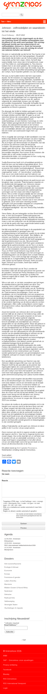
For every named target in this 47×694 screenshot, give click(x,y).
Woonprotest (8, 550)
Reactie (5, 480)
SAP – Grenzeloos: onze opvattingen (18, 660)
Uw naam (5, 474)
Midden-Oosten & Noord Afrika (16, 588)
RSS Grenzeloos (10, 679)
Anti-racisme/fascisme (12, 564)
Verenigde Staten (10, 605)
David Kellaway (8, 35)
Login (5, 688)
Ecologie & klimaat (11, 567)
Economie (8, 570)
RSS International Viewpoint (14, 683)
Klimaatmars (8, 541)
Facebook (7, 670)
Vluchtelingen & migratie (13, 608)
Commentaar (7, 457)
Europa (7, 574)
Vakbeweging (9, 601)
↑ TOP (23, 640)
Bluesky (6, 674)
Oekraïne (7, 594)
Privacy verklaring (10, 665)
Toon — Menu (6, 21)
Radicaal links (9, 598)
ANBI (5, 656)
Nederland (8, 591)
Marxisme (8, 584)
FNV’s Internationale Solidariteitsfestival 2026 (20, 545)
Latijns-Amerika (10, 581)
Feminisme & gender (12, 577)
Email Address (10, 625)
